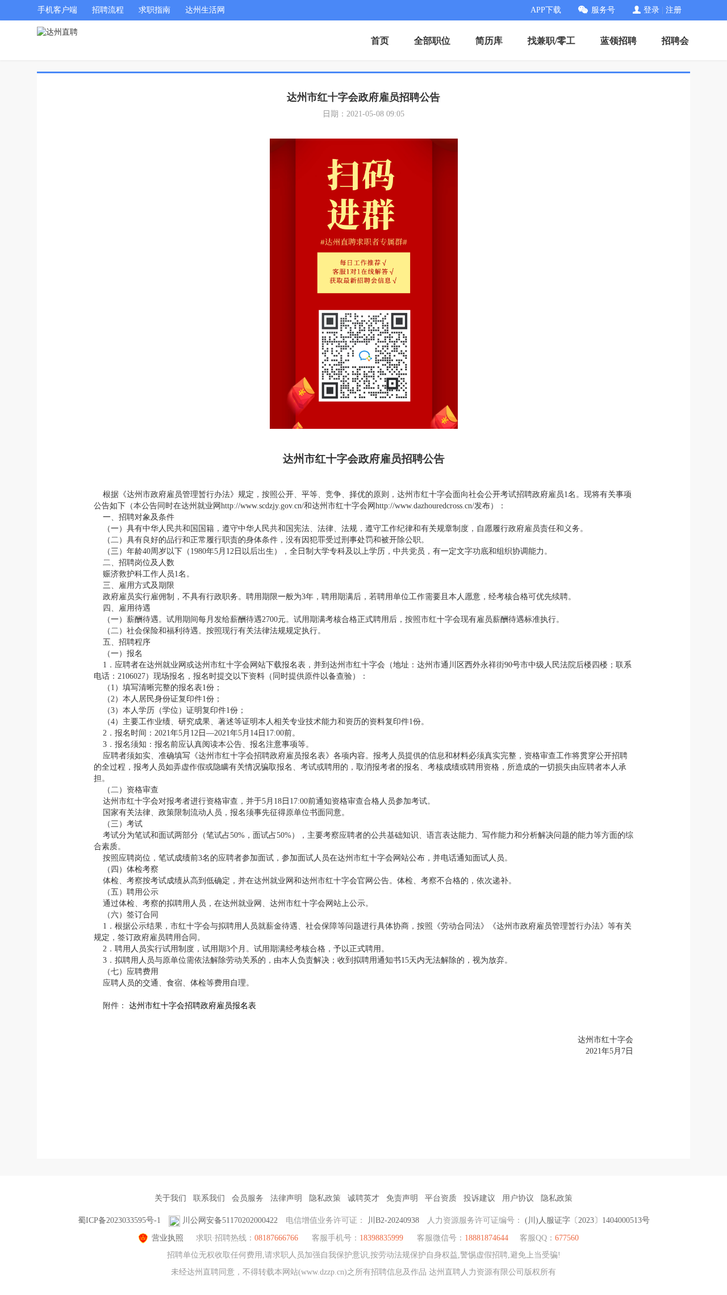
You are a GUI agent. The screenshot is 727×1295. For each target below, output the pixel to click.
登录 (651, 10)
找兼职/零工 (551, 40)
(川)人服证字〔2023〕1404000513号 (587, 1220)
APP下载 (545, 10)
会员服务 (248, 1198)
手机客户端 (57, 10)
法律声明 (286, 1198)
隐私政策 (325, 1198)
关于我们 (170, 1198)
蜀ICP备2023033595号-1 (119, 1220)
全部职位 (432, 40)
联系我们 (209, 1198)
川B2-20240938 (393, 1220)
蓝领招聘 (618, 40)
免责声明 (402, 1198)
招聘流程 (108, 10)
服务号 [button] (603, 10)
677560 (567, 1238)
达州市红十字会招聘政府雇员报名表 (192, 1005)
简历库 (489, 40)
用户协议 (518, 1198)
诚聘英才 (363, 1198)
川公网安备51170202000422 (230, 1220)
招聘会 (675, 40)
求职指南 (154, 10)
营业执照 (167, 1238)
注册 (674, 10)
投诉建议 (479, 1198)
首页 (380, 40)
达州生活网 (205, 10)
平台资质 (441, 1198)
